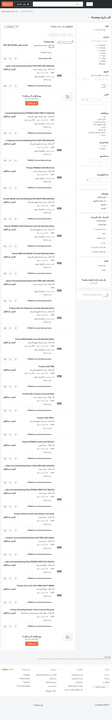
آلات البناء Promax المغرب (46, 659)
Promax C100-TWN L (45, 418)
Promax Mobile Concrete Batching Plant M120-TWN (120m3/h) (28, 199)
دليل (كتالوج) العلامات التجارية (73, 690)
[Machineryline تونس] (102, 4)
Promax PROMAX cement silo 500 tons (38, 442)
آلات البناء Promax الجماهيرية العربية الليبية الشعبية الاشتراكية (90, 659)
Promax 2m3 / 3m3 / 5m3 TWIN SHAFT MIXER (35, 586)
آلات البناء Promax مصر (62, 659)
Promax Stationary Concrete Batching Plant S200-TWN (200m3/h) (27, 140)
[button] (10, 59)
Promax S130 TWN (46, 366)
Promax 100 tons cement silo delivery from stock (34, 514)
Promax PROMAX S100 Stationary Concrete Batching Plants (29, 226)
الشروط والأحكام (77, 675)
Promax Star (49, 42)
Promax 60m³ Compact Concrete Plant (38, 394)
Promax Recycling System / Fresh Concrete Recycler (32, 610)
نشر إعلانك (31, 103)
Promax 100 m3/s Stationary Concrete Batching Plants (31, 308)
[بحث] (81, 4)
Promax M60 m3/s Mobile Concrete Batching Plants (33, 253)
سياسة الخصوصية (77, 678)
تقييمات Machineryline (75, 686)
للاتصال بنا (106, 682)
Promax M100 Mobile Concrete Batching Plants (34, 339)
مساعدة (106, 678)
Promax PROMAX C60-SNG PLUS (40, 168)
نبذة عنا (107, 675)
